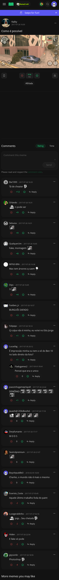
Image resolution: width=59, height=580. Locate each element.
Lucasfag (13, 346)
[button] (47, 4)
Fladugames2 (21, 366)
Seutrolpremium (17, 452)
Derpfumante (15, 431)
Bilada (30, 83)
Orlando (13, 202)
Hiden (12, 534)
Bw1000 (13, 182)
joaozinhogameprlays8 (20, 387)
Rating (40, 145)
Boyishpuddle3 (16, 472)
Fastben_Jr (14, 305)
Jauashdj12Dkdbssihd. (20, 411)
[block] (55, 23)
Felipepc (13, 325)
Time (52, 145)
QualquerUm (15, 243)
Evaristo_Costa (16, 493)
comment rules (35, 172)
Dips (11, 284)
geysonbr (14, 554)
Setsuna (13, 223)
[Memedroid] (10, 4)
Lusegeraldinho (16, 513)
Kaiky (14, 21)
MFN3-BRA (14, 264)
